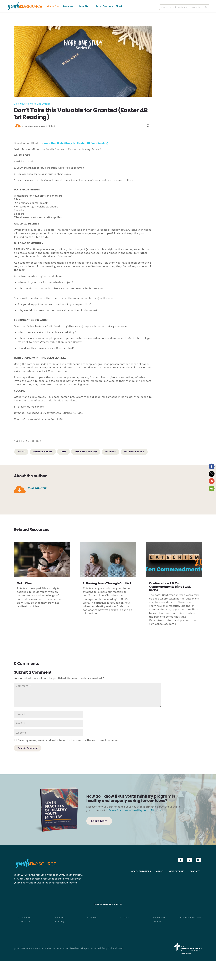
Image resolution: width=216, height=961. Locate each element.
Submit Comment (28, 748)
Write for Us (176, 871)
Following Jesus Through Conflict (107, 583)
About (120, 6)
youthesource (31, 126)
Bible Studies (21, 103)
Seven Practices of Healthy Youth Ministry (134, 810)
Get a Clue (24, 583)
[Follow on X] (189, 860)
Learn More (99, 821)
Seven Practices (104, 6)
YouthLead (91, 917)
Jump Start (86, 6)
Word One (110, 451)
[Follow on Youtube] (198, 860)
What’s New (53, 6)
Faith (63, 451)
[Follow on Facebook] (180, 860)
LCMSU (124, 917)
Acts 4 (21, 451)
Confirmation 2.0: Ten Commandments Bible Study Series (170, 586)
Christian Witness (42, 451)
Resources (69, 6)
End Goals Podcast (190, 917)
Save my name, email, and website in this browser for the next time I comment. (68, 740)
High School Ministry (86, 451)
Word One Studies (40, 103)
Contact (195, 871)
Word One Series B (134, 451)
